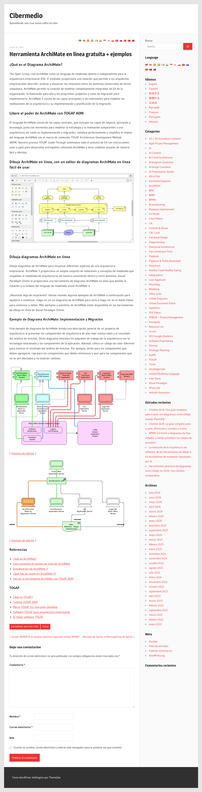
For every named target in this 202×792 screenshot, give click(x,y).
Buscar (149, 40)
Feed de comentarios (160, 650)
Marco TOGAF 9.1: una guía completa (35, 607)
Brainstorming (157, 204)
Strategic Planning (159, 350)
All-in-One (154, 176)
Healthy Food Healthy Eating (165, 270)
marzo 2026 (156, 511)
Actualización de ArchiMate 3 (30, 569)
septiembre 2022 (158, 610)
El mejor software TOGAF (28, 617)
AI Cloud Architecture (160, 157)
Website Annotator (159, 392)
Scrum (152, 331)
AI (150, 148)
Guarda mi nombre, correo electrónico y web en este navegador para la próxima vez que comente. (67, 747)
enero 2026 (155, 520)
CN (150, 223)
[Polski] (112, 40)
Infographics (156, 275)
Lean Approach (157, 279)
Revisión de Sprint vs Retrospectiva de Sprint (107, 636)
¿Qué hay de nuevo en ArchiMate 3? (34, 573)
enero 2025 (155, 549)
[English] (84, 40)
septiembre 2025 (158, 530)
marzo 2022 (156, 614)
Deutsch (153, 121)
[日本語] (108, 40)
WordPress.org (157, 655)
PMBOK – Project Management (166, 317)
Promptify (154, 322)
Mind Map (154, 284)
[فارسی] (92, 40)
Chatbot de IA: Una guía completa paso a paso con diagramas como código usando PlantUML (168, 414)
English (153, 84)
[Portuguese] (117, 40)
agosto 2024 (156, 567)
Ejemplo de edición (22, 453)
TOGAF (45, 626)
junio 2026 (155, 497)
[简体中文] (129, 40)
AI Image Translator (160, 167)
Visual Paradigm (158, 383)
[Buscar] (187, 46)
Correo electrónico (21, 727)
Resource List (156, 326)
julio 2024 (154, 572)
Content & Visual (158, 228)
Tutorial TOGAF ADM (25, 602)
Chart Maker (156, 218)
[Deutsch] (80, 40)
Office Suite (155, 293)
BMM (152, 195)
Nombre (15, 716)
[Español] (88, 40)
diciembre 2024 (157, 553)
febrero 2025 (156, 544)
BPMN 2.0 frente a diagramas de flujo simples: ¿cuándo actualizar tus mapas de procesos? (168, 437)
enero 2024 (155, 577)
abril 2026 (155, 506)
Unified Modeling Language (164, 373)
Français (153, 112)
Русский (154, 107)
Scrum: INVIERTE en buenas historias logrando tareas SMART (45, 636)
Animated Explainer (160, 181)
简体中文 (154, 93)
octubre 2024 (156, 563)
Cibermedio (26, 15)
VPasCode (154, 387)
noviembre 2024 (158, 558)
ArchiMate (154, 185)
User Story (155, 378)
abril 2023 (154, 596)
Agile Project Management (163, 143)
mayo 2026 (155, 502)
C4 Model (154, 213)
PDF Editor (155, 312)
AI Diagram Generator (161, 162)
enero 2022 (155, 624)
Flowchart (154, 265)
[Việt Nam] (125, 40)
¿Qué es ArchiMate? (25, 559)
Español (153, 88)
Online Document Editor (162, 303)
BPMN (152, 199)
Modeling (154, 289)
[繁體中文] (133, 40)
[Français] (96, 40)
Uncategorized (157, 369)
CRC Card (154, 232)
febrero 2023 (156, 605)
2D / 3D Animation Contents (165, 138)
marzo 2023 (156, 600)
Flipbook (154, 256)
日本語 (153, 102)
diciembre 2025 (157, 525)
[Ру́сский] (121, 40)
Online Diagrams (158, 298)
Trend (152, 364)
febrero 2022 (156, 619)
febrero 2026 (156, 516)
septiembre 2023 (158, 591)
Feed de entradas (158, 646)
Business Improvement (161, 209)
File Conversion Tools (160, 251)
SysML (152, 355)
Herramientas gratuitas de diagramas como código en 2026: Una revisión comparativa (168, 470)
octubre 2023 (156, 586)
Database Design (158, 237)
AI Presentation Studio (161, 171)
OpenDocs (154, 307)
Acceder (153, 641)
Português (154, 116)
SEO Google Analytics (161, 336)
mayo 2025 (155, 535)
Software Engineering (161, 340)
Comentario (17, 664)
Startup (153, 345)
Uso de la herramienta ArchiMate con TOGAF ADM (43, 578)
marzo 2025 (156, 539)
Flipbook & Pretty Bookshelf (165, 261)
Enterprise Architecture (25, 626)
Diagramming (156, 242)
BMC (151, 190)
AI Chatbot (155, 152)
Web (11, 737)
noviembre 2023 (158, 581)
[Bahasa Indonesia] (104, 40)
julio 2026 (154, 492)
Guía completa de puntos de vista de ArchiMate (41, 563)
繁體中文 (154, 98)
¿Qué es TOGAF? (23, 597)
